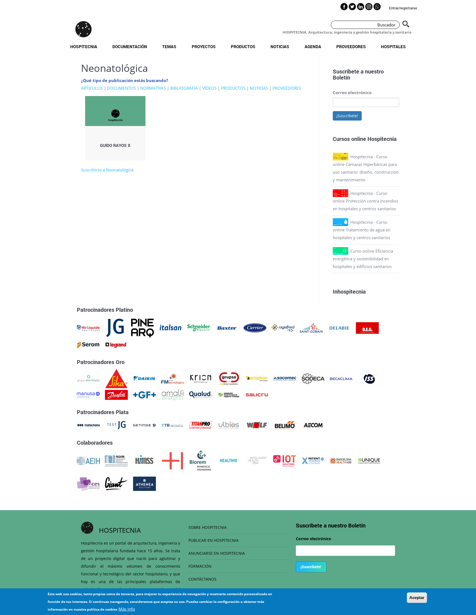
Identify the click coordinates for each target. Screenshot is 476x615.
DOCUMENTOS (121, 88)
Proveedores (351, 46)
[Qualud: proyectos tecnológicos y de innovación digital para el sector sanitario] (200, 394)
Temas (169, 46)
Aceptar (416, 597)
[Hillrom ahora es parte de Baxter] (226, 327)
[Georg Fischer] (144, 394)
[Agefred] (283, 327)
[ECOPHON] (256, 378)
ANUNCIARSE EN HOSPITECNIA (216, 553)
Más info (126, 609)
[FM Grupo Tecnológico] (172, 378)
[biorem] (200, 460)
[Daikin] (144, 378)
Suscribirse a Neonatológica (107, 170)
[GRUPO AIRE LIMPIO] (88, 378)
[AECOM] (313, 424)
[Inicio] (83, 29)
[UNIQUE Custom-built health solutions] (369, 460)
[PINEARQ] (142, 327)
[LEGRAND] (116, 344)
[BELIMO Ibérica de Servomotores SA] (285, 424)
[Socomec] (285, 378)
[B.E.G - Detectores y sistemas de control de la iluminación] (367, 327)
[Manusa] (88, 394)
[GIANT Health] (116, 483)
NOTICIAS (259, 88)
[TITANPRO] (200, 424)
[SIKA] (116, 378)
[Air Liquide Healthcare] (88, 327)
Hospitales (393, 46)
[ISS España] (369, 378)
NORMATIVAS (153, 88)
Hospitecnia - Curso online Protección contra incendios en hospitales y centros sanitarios (365, 200)
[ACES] (88, 483)
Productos (243, 46)
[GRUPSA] (228, 378)
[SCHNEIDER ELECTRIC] (198, 327)
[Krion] (200, 378)
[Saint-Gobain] (311, 327)
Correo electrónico (352, 92)
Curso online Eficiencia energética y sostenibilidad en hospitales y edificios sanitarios (363, 258)
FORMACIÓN (200, 566)
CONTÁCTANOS (202, 579)
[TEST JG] (116, 424)
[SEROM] (88, 344)
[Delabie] (339, 327)
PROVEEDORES (286, 88)
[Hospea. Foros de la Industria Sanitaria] (172, 460)
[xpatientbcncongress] (312, 460)
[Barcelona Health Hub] (340, 460)
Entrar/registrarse (403, 8)
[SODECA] (313, 378)
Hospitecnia (83, 46)
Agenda (313, 46)
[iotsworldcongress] (284, 460)
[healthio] (228, 460)
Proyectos (204, 46)
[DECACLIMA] (341, 378)
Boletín (341, 77)
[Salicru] (256, 394)
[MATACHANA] (88, 424)
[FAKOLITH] (228, 394)
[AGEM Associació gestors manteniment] (116, 460)
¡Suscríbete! (347, 115)
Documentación (129, 46)
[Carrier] (255, 327)
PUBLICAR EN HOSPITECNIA (213, 540)
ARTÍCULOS (92, 88)
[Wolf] (256, 424)
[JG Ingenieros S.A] (115, 327)
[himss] (144, 460)
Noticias (280, 46)
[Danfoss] (116, 394)
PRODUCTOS (233, 88)
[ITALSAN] (170, 327)
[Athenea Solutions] (144, 483)
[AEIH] (88, 460)
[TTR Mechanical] (172, 424)
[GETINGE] (144, 424)
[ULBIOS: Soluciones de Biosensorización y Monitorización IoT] (228, 424)
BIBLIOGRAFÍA (184, 88)
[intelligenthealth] (256, 460)
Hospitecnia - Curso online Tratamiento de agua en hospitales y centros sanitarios (361, 229)
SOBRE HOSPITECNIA (207, 527)
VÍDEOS (209, 88)
